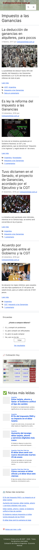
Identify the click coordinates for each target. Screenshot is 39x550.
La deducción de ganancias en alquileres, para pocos (19, 34)
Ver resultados (19, 345)
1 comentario (9, 237)
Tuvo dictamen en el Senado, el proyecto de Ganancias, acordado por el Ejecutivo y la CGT (17, 180)
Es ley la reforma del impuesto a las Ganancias (17, 105)
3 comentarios (9, 163)
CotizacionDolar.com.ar (16, 2)
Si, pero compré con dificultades (17, 331)
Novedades (17, 158)
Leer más (5, 83)
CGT (5, 304)
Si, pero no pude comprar (14, 334)
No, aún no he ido (12, 337)
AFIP (6, 87)
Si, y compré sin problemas (15, 327)
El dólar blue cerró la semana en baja (17, 520)
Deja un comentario (11, 93)
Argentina (12, 87)
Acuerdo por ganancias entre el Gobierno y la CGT (16, 249)
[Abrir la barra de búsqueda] (28, 7)
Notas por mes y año (13, 529)
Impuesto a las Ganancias (14, 90)
